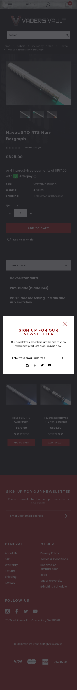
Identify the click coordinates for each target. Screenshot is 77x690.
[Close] (64, 325)
